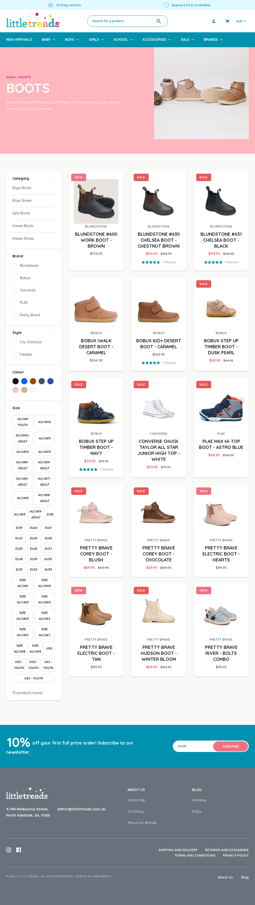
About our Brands (142, 822)
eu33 (48, 569)
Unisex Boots (23, 226)
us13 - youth (34, 665)
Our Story (135, 811)
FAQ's (197, 811)
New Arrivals (19, 39)
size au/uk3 (22, 632)
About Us (136, 789)
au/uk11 (45, 438)
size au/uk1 (22, 583)
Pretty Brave (30, 315)
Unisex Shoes (23, 238)
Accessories (154, 39)
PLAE (24, 302)
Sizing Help (136, 800)
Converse (27, 290)
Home (11, 77)
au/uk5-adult (44, 465)
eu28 (19, 559)
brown (33, 381)
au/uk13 (44, 452)
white (33, 390)
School (121, 39)
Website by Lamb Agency (93, 876)
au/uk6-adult (22, 481)
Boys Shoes (22, 200)
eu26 (33, 549)
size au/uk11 (23, 599)
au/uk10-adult (23, 438)
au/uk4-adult (22, 465)
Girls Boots (21, 213)
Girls (94, 39)
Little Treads (27, 876)
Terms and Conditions (195, 855)
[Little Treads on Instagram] (8, 849)
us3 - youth (33, 678)
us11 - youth (19, 665)
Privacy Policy (236, 855)
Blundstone (29, 265)
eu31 (19, 569)
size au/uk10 (44, 583)
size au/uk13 (22, 616)
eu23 (33, 538)
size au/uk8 (19, 648)
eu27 (48, 549)
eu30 (48, 559)
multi (42, 381)
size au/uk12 (44, 599)
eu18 (50, 514)
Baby (46, 39)
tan (24, 390)
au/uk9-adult (36, 514)
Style (17, 332)
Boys (69, 39)
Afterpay (199, 800)
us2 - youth (48, 665)
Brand (17, 256)
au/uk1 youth (22, 422)
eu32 (33, 569)
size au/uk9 (35, 648)
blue (24, 381)
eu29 (33, 559)
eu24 (48, 538)
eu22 (19, 538)
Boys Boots (21, 188)
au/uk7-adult (44, 481)
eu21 (48, 528)
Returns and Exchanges (227, 850)
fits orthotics (31, 342)
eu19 (19, 528)
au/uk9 (19, 514)
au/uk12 (22, 452)
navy (50, 381)
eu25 (19, 549)
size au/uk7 (44, 632)
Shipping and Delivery (178, 850)
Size (16, 408)
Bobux (25, 278)
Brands (211, 39)
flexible (26, 354)
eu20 (33, 528)
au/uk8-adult (44, 498)
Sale (185, 39)
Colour (18, 372)
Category (20, 178)
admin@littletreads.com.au (81, 809)
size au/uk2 (44, 616)
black (15, 381)
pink (15, 390)
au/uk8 (22, 498)
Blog (196, 789)
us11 (49, 648)
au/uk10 (44, 422)
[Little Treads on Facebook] (18, 849)
